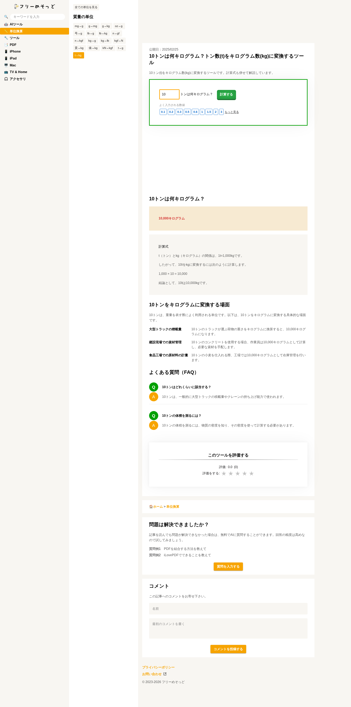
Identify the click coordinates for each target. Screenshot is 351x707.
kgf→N (118, 40)
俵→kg (93, 48)
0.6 (195, 111)
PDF (10, 44)
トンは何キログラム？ (196, 94)
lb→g (90, 33)
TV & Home (15, 72)
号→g (78, 33)
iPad (10, 58)
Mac (10, 65)
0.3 (179, 111)
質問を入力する (228, 566)
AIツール (13, 24)
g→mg (93, 26)
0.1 (163, 111)
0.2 (171, 111)
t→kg (78, 55)
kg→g (92, 40)
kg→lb (105, 40)
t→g (120, 48)
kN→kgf (108, 48)
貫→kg (79, 48)
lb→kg (103, 33)
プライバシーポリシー (158, 667)
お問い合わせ (152, 674)
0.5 (187, 111)
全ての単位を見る (86, 7)
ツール (12, 38)
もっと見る (232, 111)
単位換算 (172, 506)
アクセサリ (15, 79)
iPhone (12, 51)
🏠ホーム (156, 506)
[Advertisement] (334, 353)
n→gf (116, 33)
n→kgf (79, 40)
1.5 (209, 111)
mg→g (79, 26)
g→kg (106, 26)
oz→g (118, 26)
